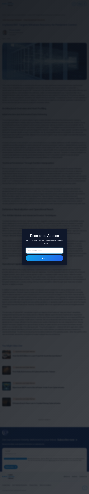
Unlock (44, 258)
